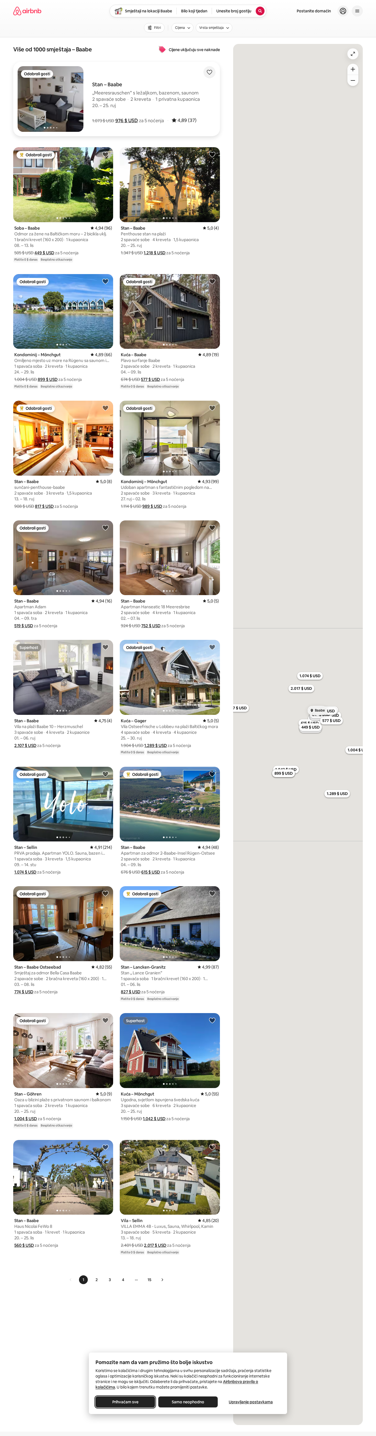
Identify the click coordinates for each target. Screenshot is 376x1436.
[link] (70, 1279)
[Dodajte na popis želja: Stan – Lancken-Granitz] (212, 893)
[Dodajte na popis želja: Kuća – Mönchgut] (212, 1020)
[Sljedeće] (162, 1279)
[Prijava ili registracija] (342, 10)
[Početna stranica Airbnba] (27, 11)
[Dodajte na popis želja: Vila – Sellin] (212, 1147)
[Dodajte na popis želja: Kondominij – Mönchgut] (105, 281)
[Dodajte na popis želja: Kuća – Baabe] (212, 281)
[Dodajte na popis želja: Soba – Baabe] (105, 154)
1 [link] (83, 1279)
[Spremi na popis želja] (209, 72)
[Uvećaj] (352, 69)
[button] (126, 121)
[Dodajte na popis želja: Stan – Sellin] (105, 773)
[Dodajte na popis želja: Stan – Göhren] (105, 1020)
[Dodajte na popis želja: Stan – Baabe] (212, 154)
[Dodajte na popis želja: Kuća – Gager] (212, 647)
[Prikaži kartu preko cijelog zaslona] (352, 53)
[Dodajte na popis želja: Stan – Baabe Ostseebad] (105, 893)
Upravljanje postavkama (251, 1401)
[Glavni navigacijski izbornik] (357, 10)
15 (149, 1279)
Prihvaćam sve (125, 1401)
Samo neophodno (188, 1401)
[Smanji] (352, 80)
